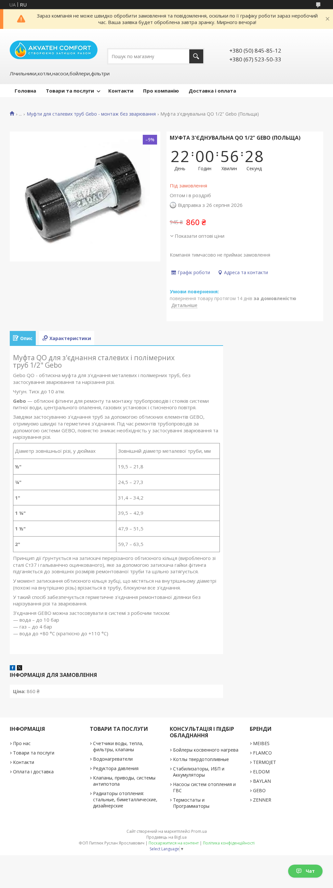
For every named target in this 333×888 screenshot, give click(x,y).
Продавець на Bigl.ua (166, 837)
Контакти (120, 90)
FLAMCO (262, 753)
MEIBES (261, 743)
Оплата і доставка (33, 771)
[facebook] (12, 668)
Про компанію (161, 90)
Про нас (22, 743)
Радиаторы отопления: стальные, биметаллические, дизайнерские (125, 799)
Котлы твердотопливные (201, 759)
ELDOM (261, 771)
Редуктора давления (116, 768)
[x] (19, 668)
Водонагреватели (113, 759)
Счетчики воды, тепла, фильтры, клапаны (118, 746)
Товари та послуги (70, 90)
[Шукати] (196, 56)
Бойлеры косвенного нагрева (205, 750)
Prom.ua (199, 831)
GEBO (259, 790)
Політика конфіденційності (229, 843)
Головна (25, 90)
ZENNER (262, 800)
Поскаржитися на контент (174, 843)
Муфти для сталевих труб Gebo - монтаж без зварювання (91, 114)
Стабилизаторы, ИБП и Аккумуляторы (198, 772)
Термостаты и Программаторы (191, 803)
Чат (310, 871)
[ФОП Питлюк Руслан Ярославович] (54, 49)
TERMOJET (264, 762)
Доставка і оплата (212, 90)
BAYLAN (262, 781)
